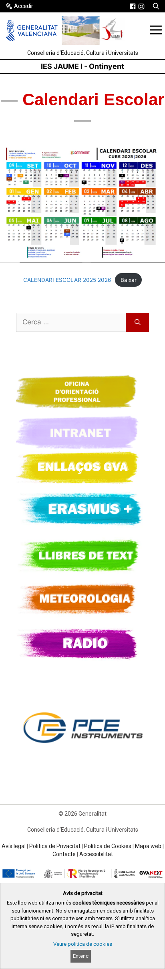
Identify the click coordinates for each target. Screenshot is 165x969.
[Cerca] (137, 322)
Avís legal (14, 846)
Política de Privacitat (54, 846)
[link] (132, 6)
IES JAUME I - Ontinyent (82, 66)
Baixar (129, 280)
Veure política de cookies (82, 944)
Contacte (64, 854)
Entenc (81, 956)
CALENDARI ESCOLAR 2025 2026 (67, 280)
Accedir (23, 6)
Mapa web (148, 846)
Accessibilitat (96, 854)
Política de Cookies (107, 846)
